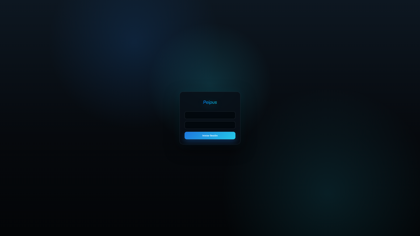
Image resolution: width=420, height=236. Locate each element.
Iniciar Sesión (210, 135)
